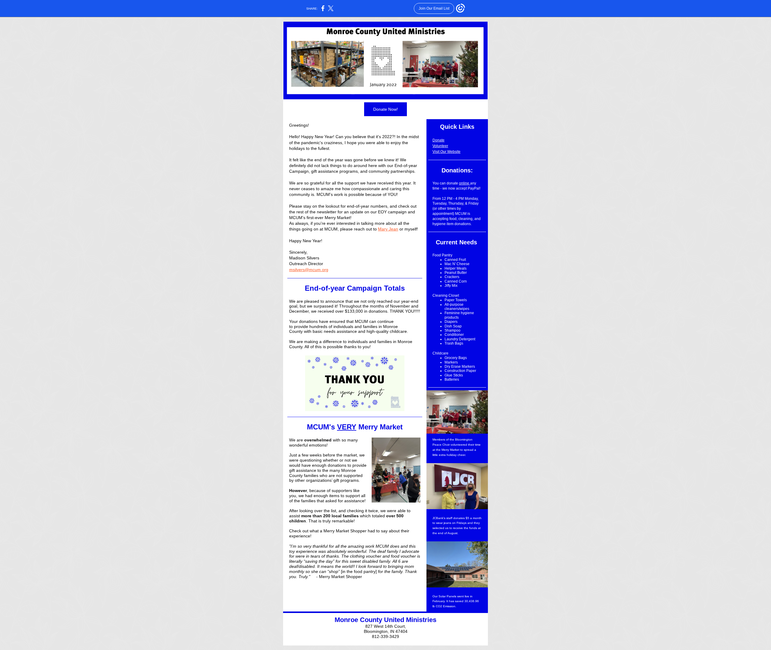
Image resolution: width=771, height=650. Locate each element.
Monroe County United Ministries (385, 620)
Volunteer (440, 146)
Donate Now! (385, 109)
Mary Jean (388, 229)
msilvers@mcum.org (308, 269)
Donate (438, 140)
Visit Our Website (446, 152)
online (464, 183)
